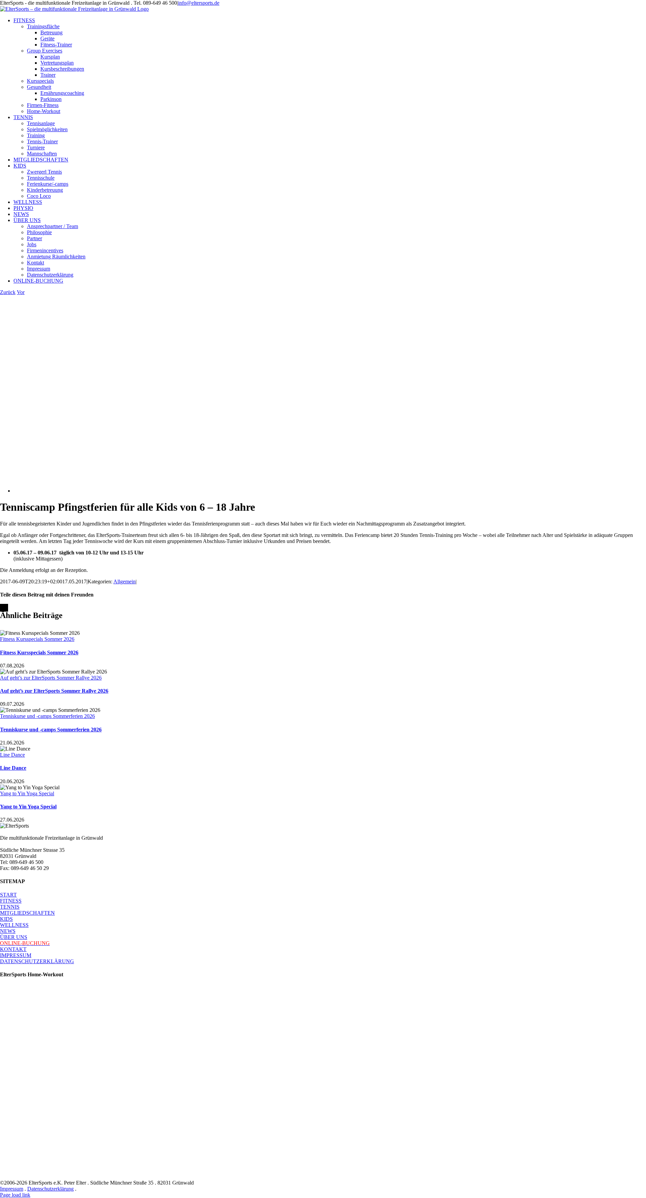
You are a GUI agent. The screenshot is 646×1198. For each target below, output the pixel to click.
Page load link (15, 1195)
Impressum (11, 1189)
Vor (21, 292)
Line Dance (12, 755)
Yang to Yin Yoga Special (27, 793)
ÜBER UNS (13, 937)
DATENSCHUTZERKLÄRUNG (37, 961)
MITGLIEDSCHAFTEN (27, 913)
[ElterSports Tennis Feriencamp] (155, 491)
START (8, 895)
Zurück (7, 292)
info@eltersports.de (198, 3)
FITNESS (11, 901)
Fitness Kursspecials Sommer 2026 (37, 639)
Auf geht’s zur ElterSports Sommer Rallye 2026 (51, 678)
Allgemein (124, 581)
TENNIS (10, 907)
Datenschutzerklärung (50, 1189)
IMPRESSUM (15, 955)
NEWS (7, 931)
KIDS (6, 919)
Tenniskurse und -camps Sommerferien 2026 (47, 716)
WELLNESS (14, 925)
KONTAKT (13, 949)
